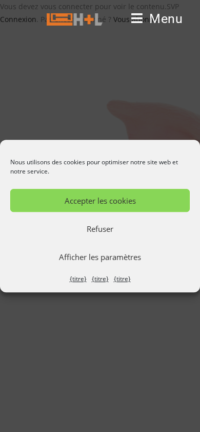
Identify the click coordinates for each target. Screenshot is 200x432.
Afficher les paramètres (100, 257)
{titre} (78, 278)
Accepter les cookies (100, 201)
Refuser (100, 229)
